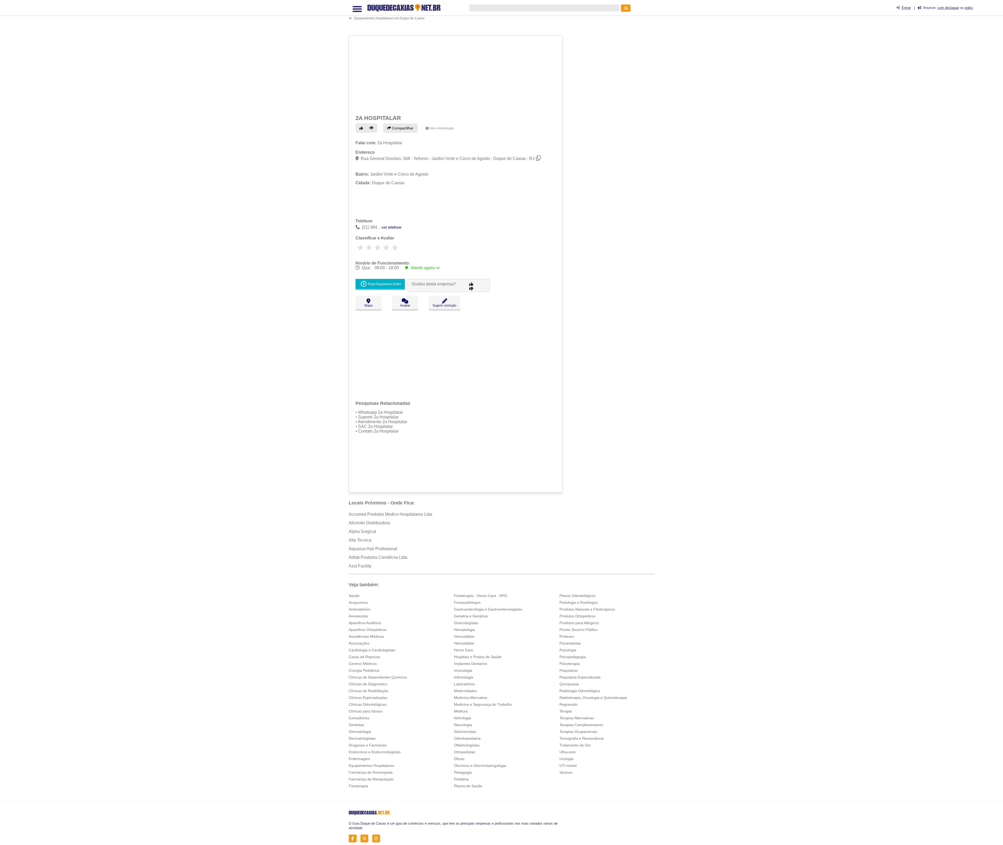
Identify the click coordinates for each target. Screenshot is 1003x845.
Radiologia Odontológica (579, 691)
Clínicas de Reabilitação (368, 691)
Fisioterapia (358, 786)
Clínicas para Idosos (365, 711)
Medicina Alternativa (470, 697)
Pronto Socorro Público (578, 630)
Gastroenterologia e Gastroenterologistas (488, 609)
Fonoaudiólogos (467, 602)
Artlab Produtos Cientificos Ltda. (378, 557)
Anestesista (358, 616)
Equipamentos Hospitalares (371, 765)
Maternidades (465, 691)
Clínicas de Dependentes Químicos (378, 677)
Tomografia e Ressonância (581, 738)
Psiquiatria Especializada (579, 677)
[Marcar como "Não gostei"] (372, 128)
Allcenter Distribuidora (369, 523)
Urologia (566, 759)
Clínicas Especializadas (368, 697)
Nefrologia (462, 718)
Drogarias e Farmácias (368, 745)
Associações (359, 643)
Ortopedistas (464, 752)
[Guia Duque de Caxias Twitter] (365, 838)
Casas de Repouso (364, 657)
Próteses (566, 636)
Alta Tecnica (360, 540)
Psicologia (567, 650)
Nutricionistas (465, 731)
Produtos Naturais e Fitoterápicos (587, 609)
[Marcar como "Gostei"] (362, 128)
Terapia (565, 711)
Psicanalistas (570, 643)
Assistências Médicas (366, 636)
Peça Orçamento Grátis (384, 284)
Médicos (461, 711)
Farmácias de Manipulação (371, 779)
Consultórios (359, 718)
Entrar (906, 8)
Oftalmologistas (467, 745)
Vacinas (565, 772)
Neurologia (463, 725)
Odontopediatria (467, 738)
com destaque (948, 8)
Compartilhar (402, 128)
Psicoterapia (569, 664)
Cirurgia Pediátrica (364, 670)
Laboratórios (464, 684)
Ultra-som (567, 752)
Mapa (368, 305)
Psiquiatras (568, 670)
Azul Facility (360, 566)
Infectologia (463, 677)
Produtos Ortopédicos (577, 616)
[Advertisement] (456, 74)
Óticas (459, 759)
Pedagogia (463, 772)
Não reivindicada (441, 128)
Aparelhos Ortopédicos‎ (368, 630)
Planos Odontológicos (577, 596)
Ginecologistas (466, 623)
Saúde (354, 596)
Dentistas (356, 725)
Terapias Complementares (581, 725)
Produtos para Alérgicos (579, 623)
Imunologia (463, 670)
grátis (969, 8)
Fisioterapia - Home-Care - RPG (480, 596)
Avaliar (405, 305)
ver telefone (391, 227)
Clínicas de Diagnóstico (368, 684)
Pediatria (461, 779)
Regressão (568, 704)
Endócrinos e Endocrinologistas (375, 752)
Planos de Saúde (468, 786)
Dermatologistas (362, 738)
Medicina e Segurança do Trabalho (483, 704)
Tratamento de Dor (575, 745)
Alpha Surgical (362, 531)
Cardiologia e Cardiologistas (372, 650)
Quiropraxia (569, 684)
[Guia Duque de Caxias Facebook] (354, 838)
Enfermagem (359, 759)
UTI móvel (567, 765)
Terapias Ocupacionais (578, 731)
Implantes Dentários (470, 664)
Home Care (463, 650)
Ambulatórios (359, 609)
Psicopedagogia (572, 657)
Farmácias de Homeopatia (371, 772)
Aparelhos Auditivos (365, 623)
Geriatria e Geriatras (471, 616)
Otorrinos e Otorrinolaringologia (480, 765)
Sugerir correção (444, 305)
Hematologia (464, 630)
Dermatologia (360, 731)
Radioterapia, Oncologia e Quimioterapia (593, 697)
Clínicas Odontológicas (368, 704)
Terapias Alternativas (576, 718)
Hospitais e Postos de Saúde (477, 657)
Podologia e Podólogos (578, 602)
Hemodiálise (464, 636)
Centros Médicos (363, 664)
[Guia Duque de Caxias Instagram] (377, 838)
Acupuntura (358, 602)
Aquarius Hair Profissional (373, 549)
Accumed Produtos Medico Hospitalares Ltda (390, 514)
